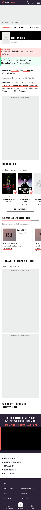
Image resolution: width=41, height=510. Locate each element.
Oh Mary (23, 88)
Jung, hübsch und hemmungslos (13, 246)
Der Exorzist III (9, 199)
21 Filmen (15, 70)
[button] (9, 507)
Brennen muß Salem (19, 85)
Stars (8, 22)
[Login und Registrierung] (33, 2)
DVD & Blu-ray (32, 28)
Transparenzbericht (27, 488)
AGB (21, 483)
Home (4, 22)
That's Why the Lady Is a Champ (20, 424)
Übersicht (6, 28)
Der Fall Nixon (7, 248)
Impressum (8, 483)
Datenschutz (8, 488)
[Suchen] (27, 2)
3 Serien (26, 70)
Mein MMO (24, 498)
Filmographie (18, 28)
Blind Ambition (20, 91)
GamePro (7, 498)
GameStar (23, 493)
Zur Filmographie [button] (20, 209)
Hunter (5, 251)
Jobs (5, 493)
